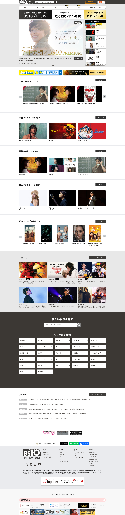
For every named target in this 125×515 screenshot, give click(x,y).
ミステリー (94, 359)
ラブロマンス (95, 340)
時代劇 (40, 365)
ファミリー (59, 359)
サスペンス (41, 340)
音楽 (79, 7)
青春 (21, 372)
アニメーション (96, 347)
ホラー (58, 347)
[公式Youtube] (39, 464)
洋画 (55, 7)
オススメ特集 (40, 7)
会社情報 (92, 465)
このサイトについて (94, 461)
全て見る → (101, 80)
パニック (23, 359)
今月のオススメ (47, 452)
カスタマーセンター (94, 459)
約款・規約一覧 (93, 456)
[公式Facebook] (31, 464)
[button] (21, 37)
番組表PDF (62, 454)
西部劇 (93, 365)
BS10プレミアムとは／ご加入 (79, 453)
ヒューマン (41, 359)
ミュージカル (42, 347)
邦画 (67, 7)
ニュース (76, 455)
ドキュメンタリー (96, 353)
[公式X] (27, 464)
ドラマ (58, 340)
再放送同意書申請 (93, 454)
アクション (76, 340)
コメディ (40, 353)
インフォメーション (79, 457)
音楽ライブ (23, 340)
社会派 (75, 365)
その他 (75, 353)
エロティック (24, 353)
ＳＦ (21, 347)
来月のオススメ (47, 454)
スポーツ (58, 353)
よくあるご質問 (93, 457)
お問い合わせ (92, 452)
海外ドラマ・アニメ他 (95, 7)
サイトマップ (92, 463)
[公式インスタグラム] (35, 464)
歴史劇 (58, 365)
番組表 (25, 7)
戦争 (21, 365)
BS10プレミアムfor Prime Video (47, 456)
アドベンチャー (78, 347)
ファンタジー (77, 359)
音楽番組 (40, 372)
